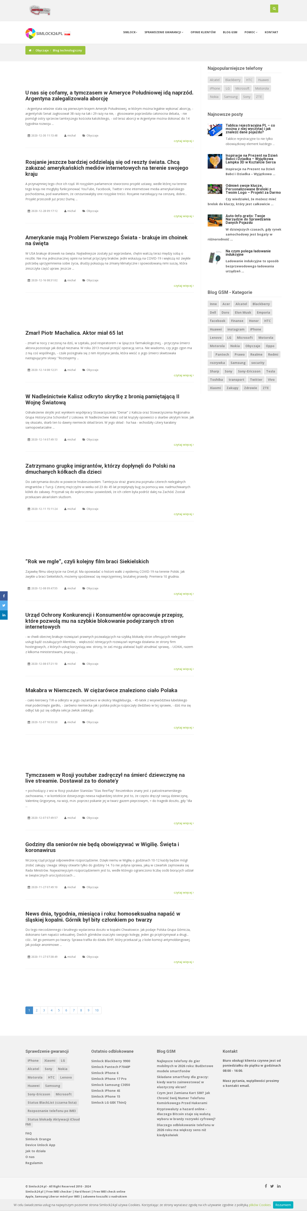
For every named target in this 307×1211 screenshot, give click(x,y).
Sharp (214, 371)
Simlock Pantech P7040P (110, 1067)
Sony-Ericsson (249, 371)
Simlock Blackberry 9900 (110, 1061)
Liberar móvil (58, 1196)
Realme (256, 354)
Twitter (256, 379)
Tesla (270, 371)
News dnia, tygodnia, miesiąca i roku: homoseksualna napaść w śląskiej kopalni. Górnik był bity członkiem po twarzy (102, 917)
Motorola (262, 88)
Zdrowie (250, 388)
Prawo (240, 354)
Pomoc (250, 32)
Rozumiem (283, 1205)
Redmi (273, 354)
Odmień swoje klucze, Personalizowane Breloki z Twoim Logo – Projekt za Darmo (253, 188)
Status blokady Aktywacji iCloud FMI (52, 1121)
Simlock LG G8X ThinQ (108, 1102)
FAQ (28, 1133)
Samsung (231, 97)
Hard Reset (83, 1191)
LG (228, 88)
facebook (217, 321)
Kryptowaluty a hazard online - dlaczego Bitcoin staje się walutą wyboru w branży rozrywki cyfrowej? (186, 1114)
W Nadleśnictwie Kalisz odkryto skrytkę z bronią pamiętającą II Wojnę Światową (102, 399)
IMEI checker (62, 1191)
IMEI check (108, 1191)
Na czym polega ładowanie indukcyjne (248, 253)
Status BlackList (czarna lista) (52, 1102)
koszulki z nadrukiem (111, 1196)
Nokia (214, 97)
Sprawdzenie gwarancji (163, 32)
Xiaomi (215, 388)
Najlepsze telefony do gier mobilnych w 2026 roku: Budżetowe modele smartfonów (185, 1066)
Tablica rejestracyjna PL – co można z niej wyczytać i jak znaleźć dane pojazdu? (250, 128)
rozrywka (217, 363)
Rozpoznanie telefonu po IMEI (52, 1111)
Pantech (222, 354)
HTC (249, 80)
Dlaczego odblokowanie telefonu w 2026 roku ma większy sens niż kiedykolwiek (185, 1130)
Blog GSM (230, 32)
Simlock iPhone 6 (104, 1073)
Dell (213, 312)
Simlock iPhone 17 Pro (109, 1079)
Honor (254, 321)
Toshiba (216, 379)
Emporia (263, 312)
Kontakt (271, 32)
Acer (226, 304)
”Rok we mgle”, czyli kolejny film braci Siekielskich (87, 561)
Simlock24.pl (34, 1191)
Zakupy (232, 388)
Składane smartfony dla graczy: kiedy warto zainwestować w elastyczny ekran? (183, 1082)
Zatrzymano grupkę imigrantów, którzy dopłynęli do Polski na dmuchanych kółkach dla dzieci (100, 469)
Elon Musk (243, 312)
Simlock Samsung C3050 (110, 1085)
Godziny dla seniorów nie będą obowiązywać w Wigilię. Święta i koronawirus (102, 847)
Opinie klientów (203, 32)
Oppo (270, 346)
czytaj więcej (183, 141)
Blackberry (232, 80)
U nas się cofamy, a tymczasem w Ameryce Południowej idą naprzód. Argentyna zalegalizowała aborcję (109, 96)
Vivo (271, 379)
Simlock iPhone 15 (105, 1096)
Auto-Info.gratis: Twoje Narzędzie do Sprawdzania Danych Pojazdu (248, 219)
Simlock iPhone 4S (105, 1090)
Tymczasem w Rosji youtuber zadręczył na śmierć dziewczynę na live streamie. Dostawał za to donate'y (105, 778)
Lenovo (216, 337)
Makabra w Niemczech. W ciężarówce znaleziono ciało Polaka (101, 690)
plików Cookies (260, 1205)
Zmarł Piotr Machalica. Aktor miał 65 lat (74, 333)
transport (236, 379)
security (258, 363)
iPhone (215, 88)
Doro (225, 312)
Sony (246, 97)
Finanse (237, 321)
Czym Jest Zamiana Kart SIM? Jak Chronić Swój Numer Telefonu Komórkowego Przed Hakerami (183, 1098)
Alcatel (215, 80)
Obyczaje (42, 50)
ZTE (259, 97)
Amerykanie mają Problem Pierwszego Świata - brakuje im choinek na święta (106, 240)
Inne (213, 304)
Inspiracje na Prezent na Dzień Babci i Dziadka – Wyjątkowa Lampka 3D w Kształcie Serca (252, 158)
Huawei (263, 80)
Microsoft (242, 88)
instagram (236, 329)
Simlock (129, 32)
